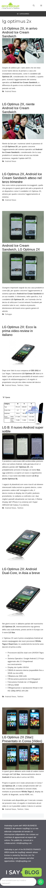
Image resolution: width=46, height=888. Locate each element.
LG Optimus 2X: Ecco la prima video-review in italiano (19, 331)
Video (26, 385)
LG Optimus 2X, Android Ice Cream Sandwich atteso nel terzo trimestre (22, 178)
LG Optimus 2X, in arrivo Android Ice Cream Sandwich (19, 32)
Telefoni (20, 385)
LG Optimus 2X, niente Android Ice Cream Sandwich (18, 108)
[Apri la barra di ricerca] (33, 5)
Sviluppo (8, 314)
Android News (10, 91)
